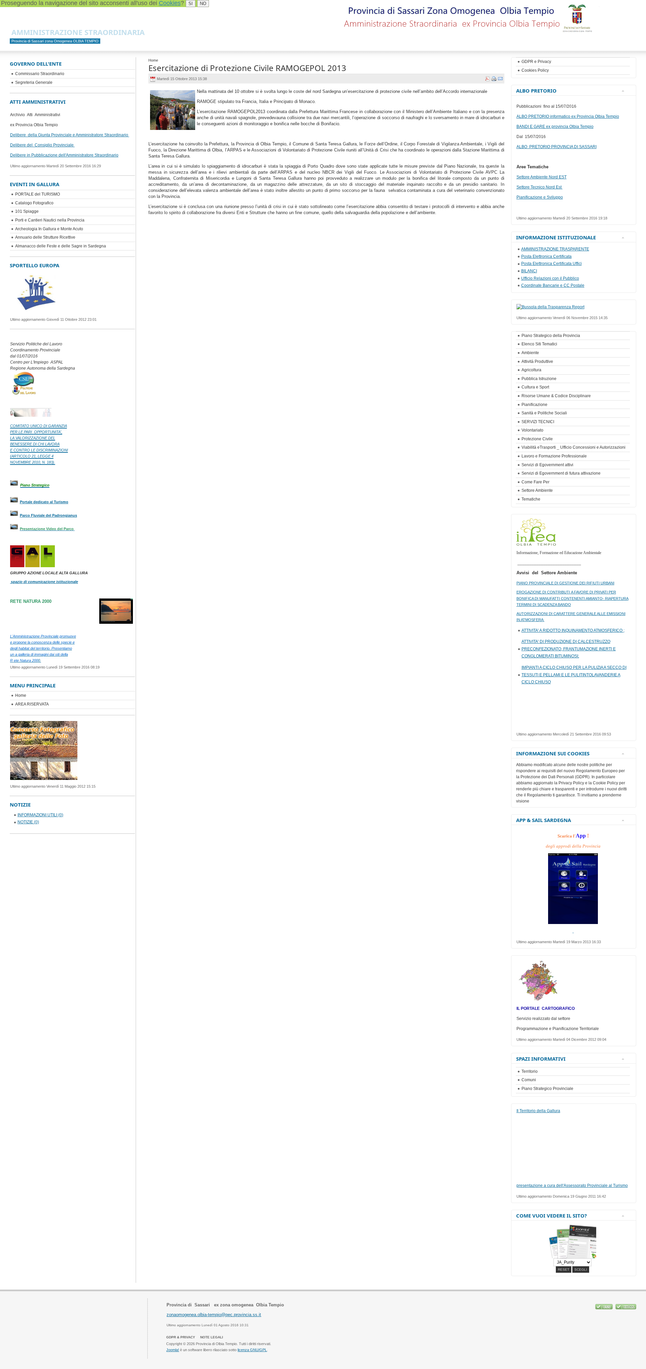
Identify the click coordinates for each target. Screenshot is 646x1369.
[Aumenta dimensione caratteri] (597, 9)
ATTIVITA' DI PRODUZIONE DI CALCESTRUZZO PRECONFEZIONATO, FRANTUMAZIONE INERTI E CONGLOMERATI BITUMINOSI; (569, 648)
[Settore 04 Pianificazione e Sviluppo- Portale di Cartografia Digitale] (538, 1000)
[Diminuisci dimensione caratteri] (610, 9)
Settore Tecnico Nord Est (539, 187)
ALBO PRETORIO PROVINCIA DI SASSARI (556, 146)
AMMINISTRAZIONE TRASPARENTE (555, 249)
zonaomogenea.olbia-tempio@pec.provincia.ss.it (214, 1314)
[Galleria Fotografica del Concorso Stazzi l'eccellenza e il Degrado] (43, 778)
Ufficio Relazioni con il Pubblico (550, 278)
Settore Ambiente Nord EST (541, 177)
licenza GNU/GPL (252, 1350)
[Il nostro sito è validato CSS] (604, 1308)
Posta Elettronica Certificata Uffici (551, 263)
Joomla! (172, 1350)
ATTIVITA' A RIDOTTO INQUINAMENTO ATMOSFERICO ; (573, 630)
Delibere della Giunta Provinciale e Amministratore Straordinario (69, 135)
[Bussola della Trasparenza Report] (550, 307)
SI (190, 3)
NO (203, 3)
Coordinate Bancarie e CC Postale (552, 285)
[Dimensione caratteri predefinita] (603, 9)
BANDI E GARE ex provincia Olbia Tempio (555, 126)
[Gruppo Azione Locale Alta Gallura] (32, 556)
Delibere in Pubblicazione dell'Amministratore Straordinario (64, 155)
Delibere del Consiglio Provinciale (42, 145)
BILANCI (529, 271)
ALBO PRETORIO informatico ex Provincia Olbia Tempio (567, 116)
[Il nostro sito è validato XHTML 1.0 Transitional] (625, 1308)
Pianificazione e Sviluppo (539, 197)
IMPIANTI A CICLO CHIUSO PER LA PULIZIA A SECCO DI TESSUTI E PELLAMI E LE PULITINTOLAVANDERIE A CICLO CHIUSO (574, 674)
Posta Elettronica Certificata (546, 256)
